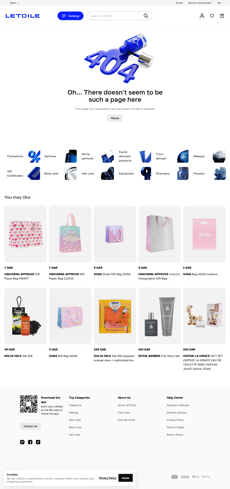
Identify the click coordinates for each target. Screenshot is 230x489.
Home (115, 118)
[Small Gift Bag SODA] (115, 234)
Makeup (74, 412)
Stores (179, 2)
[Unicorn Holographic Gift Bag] (159, 234)
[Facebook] (30, 442)
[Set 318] (25, 316)
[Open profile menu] (202, 16)
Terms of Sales (175, 427)
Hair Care (74, 434)
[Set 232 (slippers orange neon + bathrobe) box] (115, 316)
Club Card (124, 412)
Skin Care (75, 419)
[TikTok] (38, 442)
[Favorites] (212, 16)
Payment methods (178, 405)
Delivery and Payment (199, 2)
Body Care (75, 427)
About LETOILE (127, 405)
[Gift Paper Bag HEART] (25, 234)
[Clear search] (132, 16)
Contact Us (30, 426)
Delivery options (177, 412)
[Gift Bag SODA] (70, 316)
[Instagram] (22, 442)
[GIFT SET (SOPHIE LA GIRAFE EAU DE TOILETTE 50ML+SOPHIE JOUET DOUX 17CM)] (204, 316)
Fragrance (75, 405)
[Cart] (222, 16)
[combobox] (106, 16)
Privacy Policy (107, 477)
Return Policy (175, 434)
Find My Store (126, 419)
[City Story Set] (159, 316)
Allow (125, 477)
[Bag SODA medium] (204, 234)
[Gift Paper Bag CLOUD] (70, 234)
